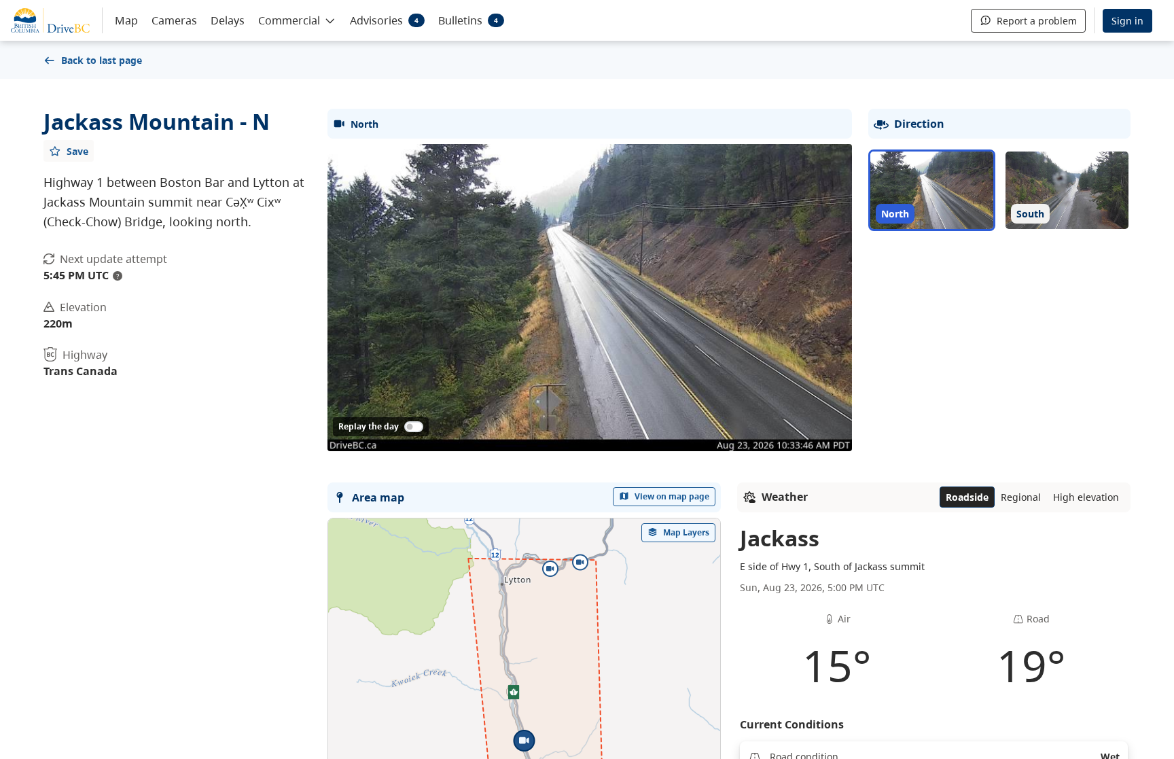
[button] (297, 19)
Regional (1021, 497)
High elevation (1086, 497)
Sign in (1127, 20)
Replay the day (368, 426)
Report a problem (1037, 20)
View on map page (672, 496)
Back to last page (101, 60)
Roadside (967, 497)
